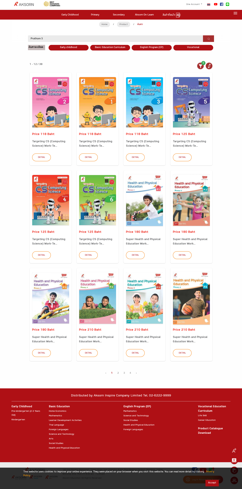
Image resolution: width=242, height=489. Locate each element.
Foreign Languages (58, 430)
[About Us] (234, 450)
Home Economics (57, 411)
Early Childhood (22, 407)
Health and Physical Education (64, 448)
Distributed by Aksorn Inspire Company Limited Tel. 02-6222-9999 (121, 396)
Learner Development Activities (65, 421)
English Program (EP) (151, 48)
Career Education (207, 420)
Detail (41, 158)
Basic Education (59, 407)
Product (124, 25)
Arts (51, 439)
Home (105, 25)
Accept (212, 483)
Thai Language (56, 425)
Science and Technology (61, 434)
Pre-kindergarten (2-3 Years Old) (26, 413)
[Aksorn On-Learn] (234, 460)
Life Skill (202, 416)
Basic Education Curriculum (110, 48)
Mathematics (55, 416)
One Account (193, 5)
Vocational (193, 48)
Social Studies (56, 444)
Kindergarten (18, 420)
